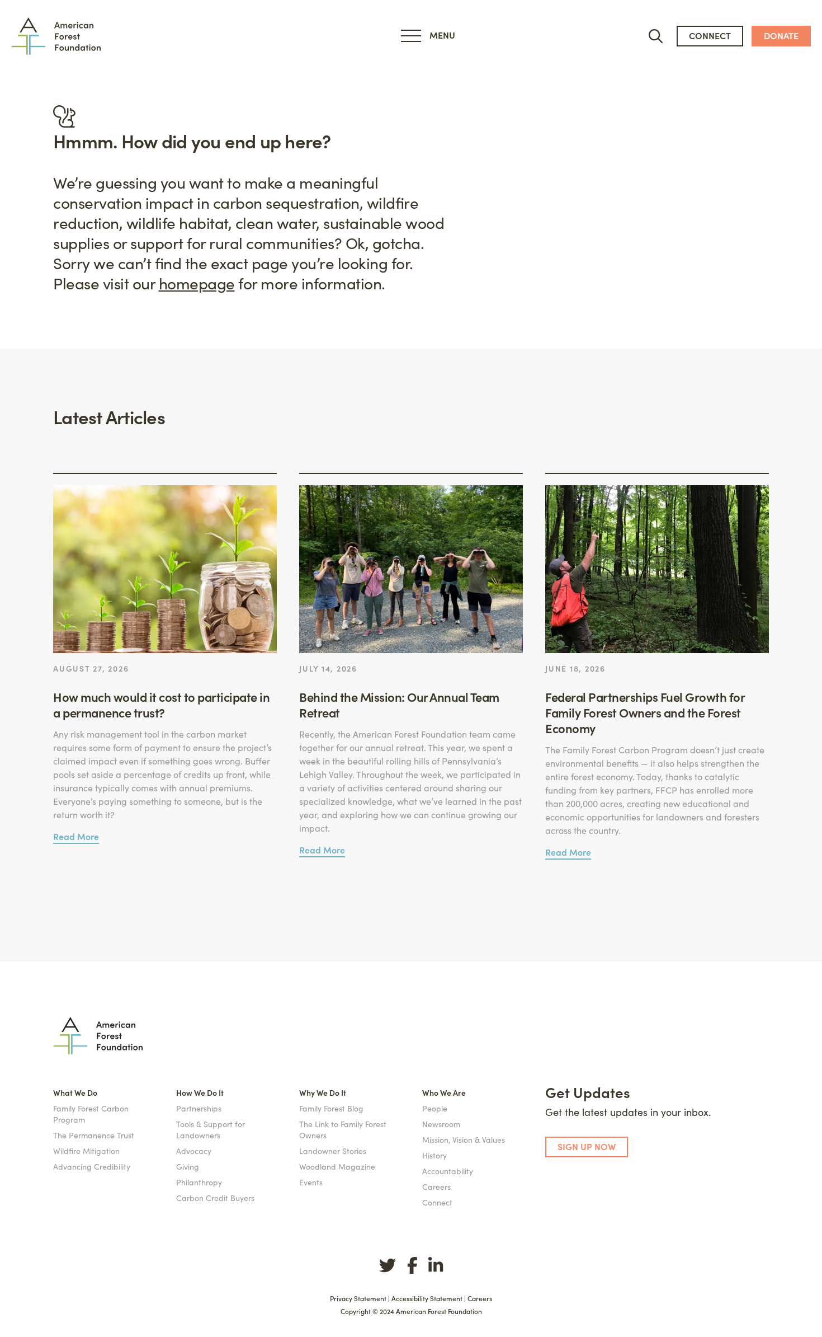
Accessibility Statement (426, 1298)
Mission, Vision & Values (463, 1139)
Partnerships (198, 1108)
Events (311, 1182)
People (434, 1108)
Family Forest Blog (331, 1108)
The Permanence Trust (93, 1135)
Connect (437, 1202)
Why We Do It (322, 1092)
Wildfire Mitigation (86, 1150)
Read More (76, 836)
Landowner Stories (332, 1150)
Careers (436, 1186)
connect (710, 35)
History (434, 1155)
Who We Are (444, 1092)
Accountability (447, 1170)
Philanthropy (199, 1182)
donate (781, 35)
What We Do (75, 1092)
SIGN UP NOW (587, 1146)
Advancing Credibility (91, 1166)
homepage (197, 282)
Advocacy (193, 1150)
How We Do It (200, 1092)
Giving (187, 1166)
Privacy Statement (358, 1298)
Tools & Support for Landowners (210, 1129)
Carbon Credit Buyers (215, 1197)
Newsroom (441, 1123)
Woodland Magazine (337, 1166)
